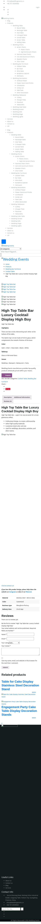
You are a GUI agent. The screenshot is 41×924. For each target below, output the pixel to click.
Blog (8, 21)
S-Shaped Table (22, 35)
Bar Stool (20, 69)
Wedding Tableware (19, 95)
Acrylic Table (21, 40)
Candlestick (20, 85)
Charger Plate (21, 100)
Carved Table (21, 38)
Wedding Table (18, 26)
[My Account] (0, 721)
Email (3, 639)
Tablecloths (20, 105)
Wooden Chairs (22, 59)
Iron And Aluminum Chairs (26, 57)
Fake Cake (20, 90)
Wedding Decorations (20, 78)
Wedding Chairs (18, 45)
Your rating (5, 643)
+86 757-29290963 (13, 3)
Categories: (14, 379)
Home (7, 264)
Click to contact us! (7, 586)
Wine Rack (20, 71)
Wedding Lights (18, 117)
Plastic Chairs (25, 49)
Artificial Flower (22, 81)
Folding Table (21, 42)
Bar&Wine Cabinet (23, 73)
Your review (6, 646)
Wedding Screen (18, 109)
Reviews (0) (8, 401)
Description (8, 397)
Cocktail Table (21, 66)
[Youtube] (6, 912)
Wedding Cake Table (19, 107)
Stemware (20, 76)
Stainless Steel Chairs (24, 54)
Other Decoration (22, 93)
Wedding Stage (18, 114)
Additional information (22, 397)
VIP (8, 126)
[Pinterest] (6, 916)
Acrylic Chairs (21, 47)
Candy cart (20, 88)
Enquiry (8, 375)
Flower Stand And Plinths (25, 83)
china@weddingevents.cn (15, 1)
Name (4, 634)
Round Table (21, 28)
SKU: (3, 379)
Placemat (20, 102)
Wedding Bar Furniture (20, 64)
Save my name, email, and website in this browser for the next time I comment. (19, 662)
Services (10, 119)
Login (38, 7)
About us (10, 121)
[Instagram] (6, 914)
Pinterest (29, 592)
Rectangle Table (22, 30)
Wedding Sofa (17, 112)
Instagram (12, 592)
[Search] (22, 909)
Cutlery (19, 97)
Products (10, 23)
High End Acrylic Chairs (28, 52)
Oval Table (20, 33)
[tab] (7, 397)
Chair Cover (20, 61)
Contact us (10, 124)
